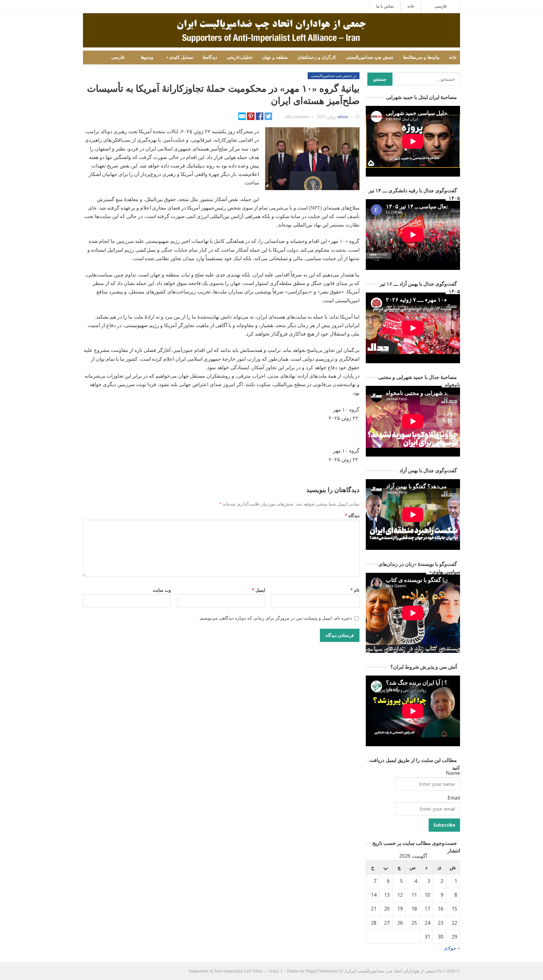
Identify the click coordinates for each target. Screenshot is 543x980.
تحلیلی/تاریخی (240, 57)
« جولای (452, 948)
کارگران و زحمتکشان (316, 57)
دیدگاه (352, 515)
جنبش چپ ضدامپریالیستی (370, 57)
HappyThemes (318, 971)
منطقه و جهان (275, 57)
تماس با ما (385, 6)
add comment (297, 116)
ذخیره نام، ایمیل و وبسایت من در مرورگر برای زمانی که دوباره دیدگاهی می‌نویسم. (275, 618)
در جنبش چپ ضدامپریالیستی (333, 76)
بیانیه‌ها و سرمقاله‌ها (421, 57)
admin (342, 116)
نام (354, 590)
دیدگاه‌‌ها (210, 57)
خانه (410, 6)
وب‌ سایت (162, 590)
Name (453, 772)
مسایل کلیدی (181, 57)
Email (453, 797)
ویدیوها (147, 57)
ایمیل (258, 590)
